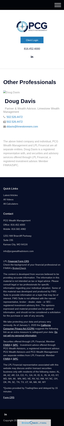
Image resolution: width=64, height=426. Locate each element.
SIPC (15, 345)
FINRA (6, 345)
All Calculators (10, 203)
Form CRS (8, 397)
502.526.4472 (15, 117)
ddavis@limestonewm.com (22, 126)
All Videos (8, 199)
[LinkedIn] (32, 57)
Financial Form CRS (18, 261)
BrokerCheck (19, 268)
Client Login (32, 40)
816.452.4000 (32, 48)
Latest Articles (10, 195)
